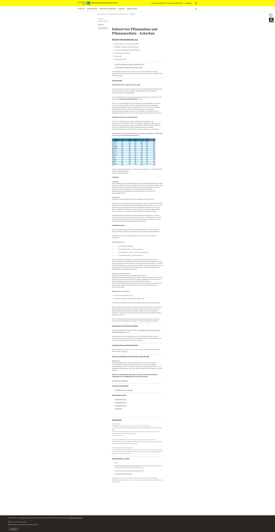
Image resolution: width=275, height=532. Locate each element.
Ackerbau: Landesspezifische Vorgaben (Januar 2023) (127, 465)
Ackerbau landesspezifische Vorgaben (124, 473)
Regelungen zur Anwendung (124, 390)
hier (121, 75)
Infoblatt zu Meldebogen (121, 381)
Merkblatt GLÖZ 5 (121, 399)
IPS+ (117, 462)
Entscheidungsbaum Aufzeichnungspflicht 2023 (130, 64)
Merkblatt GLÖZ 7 (121, 405)
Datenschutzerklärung (75, 518)
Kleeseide (119, 408)
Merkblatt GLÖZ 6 (121, 402)
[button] (101, 24)
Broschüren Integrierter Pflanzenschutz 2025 (129, 67)
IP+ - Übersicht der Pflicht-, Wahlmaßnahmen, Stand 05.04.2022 (129, 470)
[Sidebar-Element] (270, 15)
